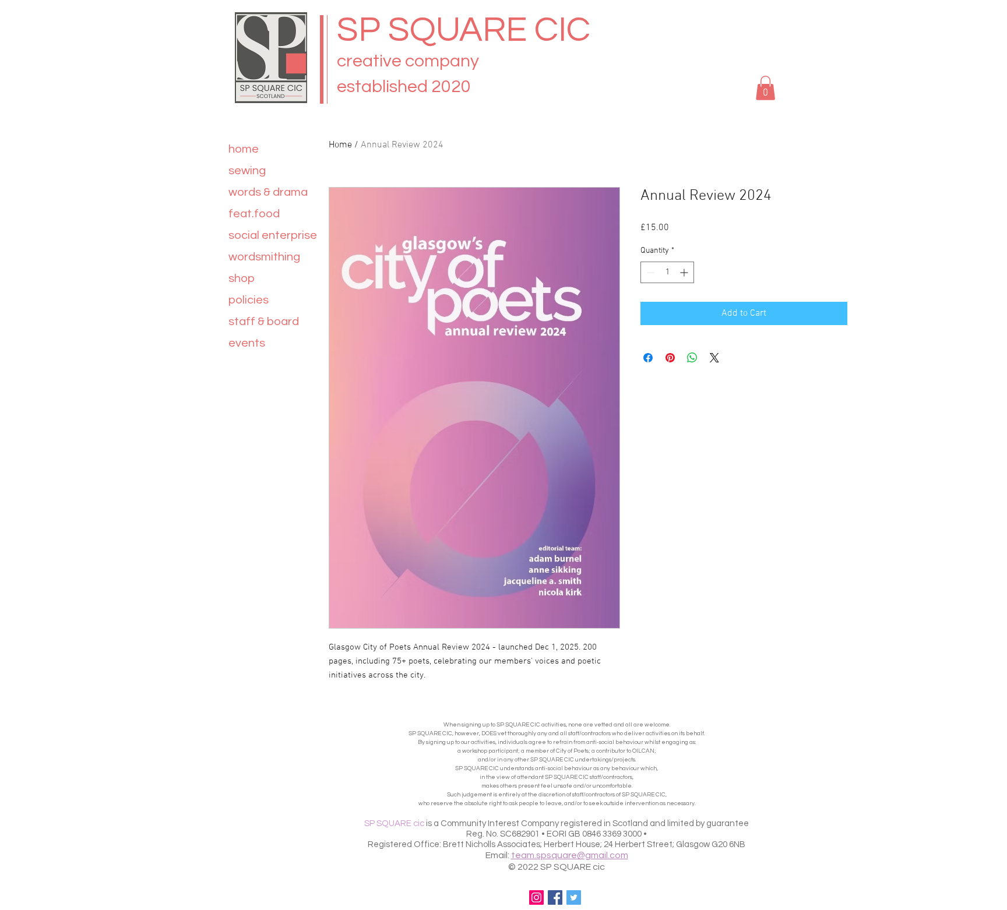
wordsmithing (264, 257)
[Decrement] (649, 272)
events (246, 343)
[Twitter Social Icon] (573, 897)
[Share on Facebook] (648, 358)
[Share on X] (714, 358)
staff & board (263, 321)
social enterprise (272, 235)
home (243, 149)
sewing (247, 171)
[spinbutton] (667, 272)
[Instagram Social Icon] (536, 897)
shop (241, 278)
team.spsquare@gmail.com (569, 855)
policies (248, 300)
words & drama (268, 192)
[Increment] (685, 272)
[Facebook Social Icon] (555, 897)
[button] (765, 88)
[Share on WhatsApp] (692, 358)
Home (340, 145)
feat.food (254, 214)
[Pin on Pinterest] (670, 358)
